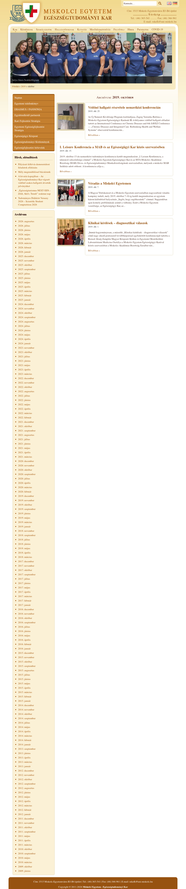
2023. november (26, 347)
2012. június (24, 792)
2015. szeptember (26, 666)
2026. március (25, 243)
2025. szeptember (26, 269)
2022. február (24, 417)
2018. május (24, 548)
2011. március (25, 844)
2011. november (26, 823)
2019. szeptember (26, 509)
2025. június (24, 278)
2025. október (25, 264)
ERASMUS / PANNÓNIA (28, 109)
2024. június (24, 330)
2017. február (24, 600)
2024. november (26, 308)
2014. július (24, 722)
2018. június (24, 543)
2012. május (24, 796)
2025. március (25, 291)
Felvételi (119, 29)
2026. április (24, 238)
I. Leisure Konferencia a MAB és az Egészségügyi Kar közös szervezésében (112, 147)
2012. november (26, 775)
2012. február (24, 809)
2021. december (26, 421)
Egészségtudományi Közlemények (32, 142)
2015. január (24, 700)
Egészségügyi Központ (26, 136)
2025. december (26, 256)
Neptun (18, 97)
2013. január (24, 766)
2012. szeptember (26, 783)
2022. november (26, 382)
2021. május (24, 448)
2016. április (24, 639)
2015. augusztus (26, 670)
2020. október (25, 469)
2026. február (24, 247)
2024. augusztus (26, 321)
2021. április (24, 452)
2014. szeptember (26, 718)
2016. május (24, 635)
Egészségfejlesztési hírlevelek (30, 147)
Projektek (142, 30)
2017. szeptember (26, 574)
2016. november (26, 613)
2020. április (24, 482)
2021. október (25, 426)
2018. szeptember (26, 535)
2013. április (24, 757)
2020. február (24, 491)
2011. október (25, 827)
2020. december (26, 461)
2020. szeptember (26, 474)
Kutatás (81, 30)
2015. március (25, 692)
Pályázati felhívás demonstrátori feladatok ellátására (34, 166)
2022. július (24, 395)
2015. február (24, 696)
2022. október (25, 387)
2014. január (24, 744)
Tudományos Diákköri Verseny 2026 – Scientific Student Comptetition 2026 (33, 201)
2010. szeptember (26, 853)
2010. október (25, 849)
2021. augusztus (26, 435)
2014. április (24, 731)
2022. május (24, 404)
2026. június (24, 230)
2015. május (24, 683)
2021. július (24, 439)
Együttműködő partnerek (27, 115)
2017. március (25, 596)
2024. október (25, 312)
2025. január (24, 299)
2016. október (25, 618)
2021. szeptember (26, 430)
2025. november (26, 260)
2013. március (25, 761)
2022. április (24, 408)
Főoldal (15, 86)
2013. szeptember (26, 748)
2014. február (24, 740)
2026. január (24, 251)
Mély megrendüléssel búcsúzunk (34, 171)
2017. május (24, 587)
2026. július (24, 225)
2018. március (25, 557)
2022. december (26, 378)
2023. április (24, 369)
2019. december (26, 496)
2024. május (24, 334)
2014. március (25, 735)
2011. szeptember (26, 831)
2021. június (24, 443)
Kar (14, 30)
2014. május (24, 727)
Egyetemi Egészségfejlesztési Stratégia (29, 128)
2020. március (25, 487)
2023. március (25, 373)
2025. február (24, 295)
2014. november (26, 709)
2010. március (25, 862)
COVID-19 (157, 29)
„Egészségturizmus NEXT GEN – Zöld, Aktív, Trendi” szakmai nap (34, 192)
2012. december (26, 770)
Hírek (131, 29)
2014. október (25, 714)
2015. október (25, 661)
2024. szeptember (26, 317)
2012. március (25, 805)
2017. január (24, 605)
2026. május (24, 234)
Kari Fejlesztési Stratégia (27, 121)
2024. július (24, 326)
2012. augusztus (26, 788)
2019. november (26, 500)
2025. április (24, 286)
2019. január (24, 526)
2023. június (24, 360)
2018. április (24, 552)
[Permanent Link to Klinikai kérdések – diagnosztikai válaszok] (71, 245)
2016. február (24, 644)
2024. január (24, 343)
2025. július (24, 273)
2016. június (24, 631)
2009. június (24, 870)
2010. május (24, 857)
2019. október (25, 504)
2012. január (24, 814)
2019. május (24, 517)
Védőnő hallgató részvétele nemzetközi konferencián (124, 107)
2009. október (25, 866)
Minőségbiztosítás (99, 30)
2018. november (26, 530)
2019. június (24, 513)
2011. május (24, 836)
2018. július (24, 539)
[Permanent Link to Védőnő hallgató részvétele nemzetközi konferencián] (71, 129)
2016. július (24, 626)
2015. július (24, 674)
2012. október (25, 779)
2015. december (26, 652)
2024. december (26, 304)
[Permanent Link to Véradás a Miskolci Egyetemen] (71, 205)
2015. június (24, 679)
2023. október (25, 352)
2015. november (26, 657)
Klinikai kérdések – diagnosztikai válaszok (118, 223)
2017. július (24, 578)
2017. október (25, 570)
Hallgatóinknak (63, 30)
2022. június (24, 400)
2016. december (26, 609)
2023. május (24, 365)
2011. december (26, 818)
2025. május (24, 282)
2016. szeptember (26, 622)
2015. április (24, 687)
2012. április (24, 801)
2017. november (26, 565)
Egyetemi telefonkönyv (26, 103)
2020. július (24, 478)
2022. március (25, 413)
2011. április (24, 840)
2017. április (24, 591)
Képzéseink (26, 30)
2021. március (25, 456)
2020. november (26, 465)
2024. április (24, 339)
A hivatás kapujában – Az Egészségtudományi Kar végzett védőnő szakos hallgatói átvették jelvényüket (34, 181)
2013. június (24, 753)
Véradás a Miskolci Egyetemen (109, 183)
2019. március (25, 522)
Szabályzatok (43, 30)
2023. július (24, 356)
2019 (23, 86)
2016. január (24, 648)
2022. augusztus (26, 391)
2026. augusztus (26, 221)
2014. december (26, 705)
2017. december (26, 561)
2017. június (24, 583)
